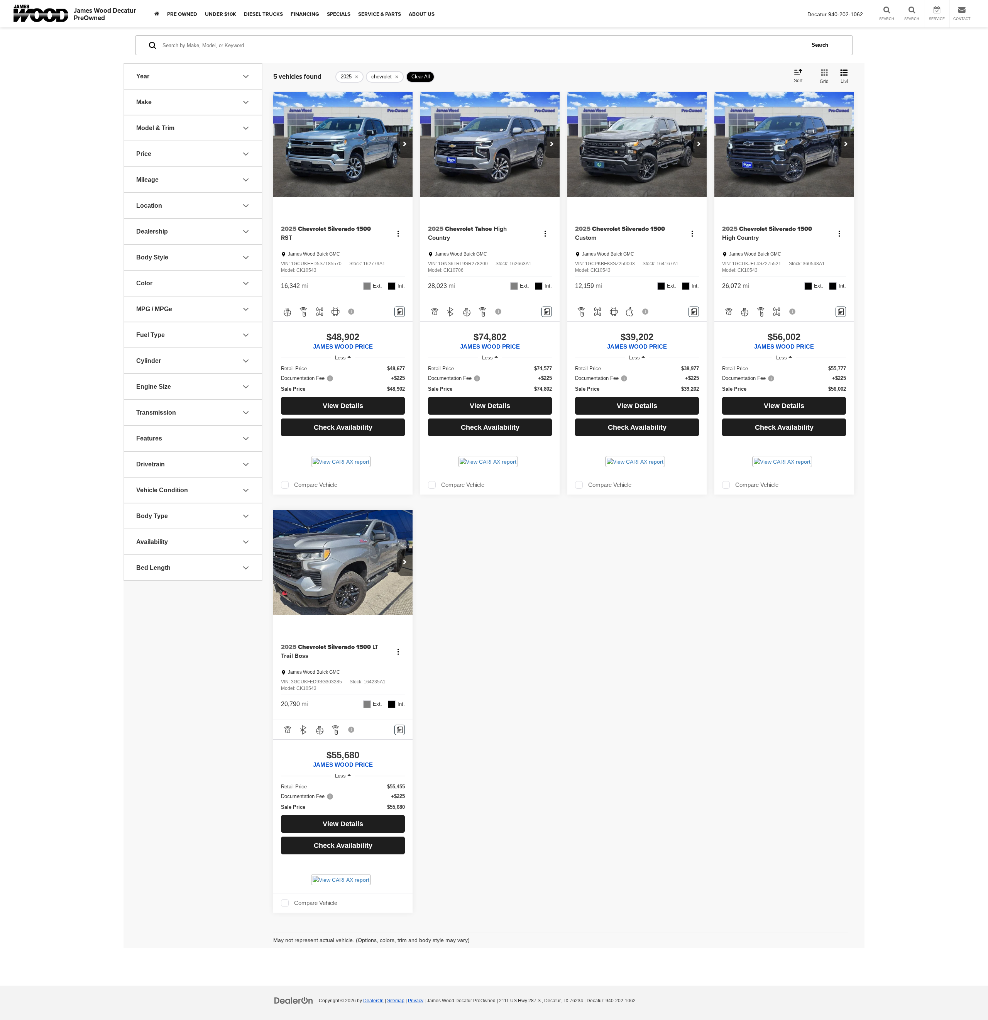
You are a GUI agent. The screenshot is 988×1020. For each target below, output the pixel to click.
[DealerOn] (293, 1000)
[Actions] (398, 233)
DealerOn (373, 1000)
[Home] (157, 13)
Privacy (415, 1000)
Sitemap (395, 1000)
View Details (343, 406)
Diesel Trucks (263, 14)
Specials (338, 14)
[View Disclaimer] (351, 311)
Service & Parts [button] (379, 14)
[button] (405, 144)
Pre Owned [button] (182, 14)
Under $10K (220, 14)
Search (820, 45)
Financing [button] (305, 14)
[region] (343, 379)
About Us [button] (422, 14)
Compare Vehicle (315, 485)
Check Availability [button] (343, 427)
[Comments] (399, 312)
